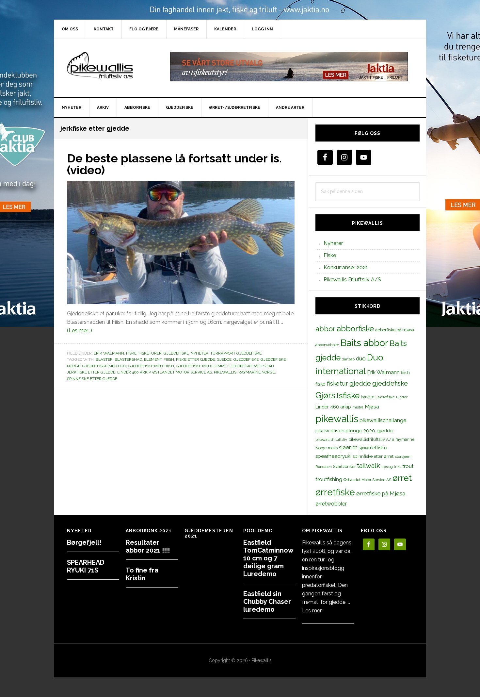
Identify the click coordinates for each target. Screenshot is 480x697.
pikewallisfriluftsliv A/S (371, 439)
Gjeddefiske (176, 353)
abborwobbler (327, 344)
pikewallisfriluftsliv (331, 439)
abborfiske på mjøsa (394, 329)
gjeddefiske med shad (251, 366)
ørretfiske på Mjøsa (380, 493)
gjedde (224, 359)
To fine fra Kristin (142, 574)
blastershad (128, 359)
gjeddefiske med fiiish (151, 366)
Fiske (131, 353)
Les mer (312, 610)
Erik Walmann (109, 353)
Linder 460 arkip (134, 372)
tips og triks (391, 467)
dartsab (348, 359)
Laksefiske (385, 397)
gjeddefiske (246, 359)
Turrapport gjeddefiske (236, 353)
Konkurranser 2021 (346, 267)
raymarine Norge (256, 372)
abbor (325, 328)
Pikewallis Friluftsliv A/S (352, 279)
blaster (104, 359)
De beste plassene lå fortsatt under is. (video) (174, 164)
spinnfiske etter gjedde (92, 378)
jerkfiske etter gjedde (91, 372)
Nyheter (199, 353)
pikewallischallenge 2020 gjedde (354, 430)
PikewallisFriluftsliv (109, 66)
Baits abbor (364, 342)
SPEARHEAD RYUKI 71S (85, 566)
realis (333, 447)
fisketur (337, 383)
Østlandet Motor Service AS (182, 372)
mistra (357, 407)
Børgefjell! (84, 542)
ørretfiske (335, 492)
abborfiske (355, 328)
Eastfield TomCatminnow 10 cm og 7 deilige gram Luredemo (268, 558)
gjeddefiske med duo (104, 366)
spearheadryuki (333, 456)
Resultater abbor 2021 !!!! (148, 546)
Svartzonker (344, 466)
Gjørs (325, 395)
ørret (402, 478)
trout (407, 466)
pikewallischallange (383, 420)
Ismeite (367, 396)
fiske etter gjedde (195, 359)
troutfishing (328, 479)
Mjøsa (372, 407)
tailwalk (368, 466)
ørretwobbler (331, 504)
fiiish (169, 359)
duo (361, 358)
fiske (320, 384)
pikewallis (225, 372)
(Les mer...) (79, 330)
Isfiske (348, 395)
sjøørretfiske (373, 448)
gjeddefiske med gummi (201, 366)
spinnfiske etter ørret (373, 456)
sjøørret (348, 447)
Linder (402, 397)
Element (153, 359)
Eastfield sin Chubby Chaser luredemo (267, 601)
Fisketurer (150, 353)
